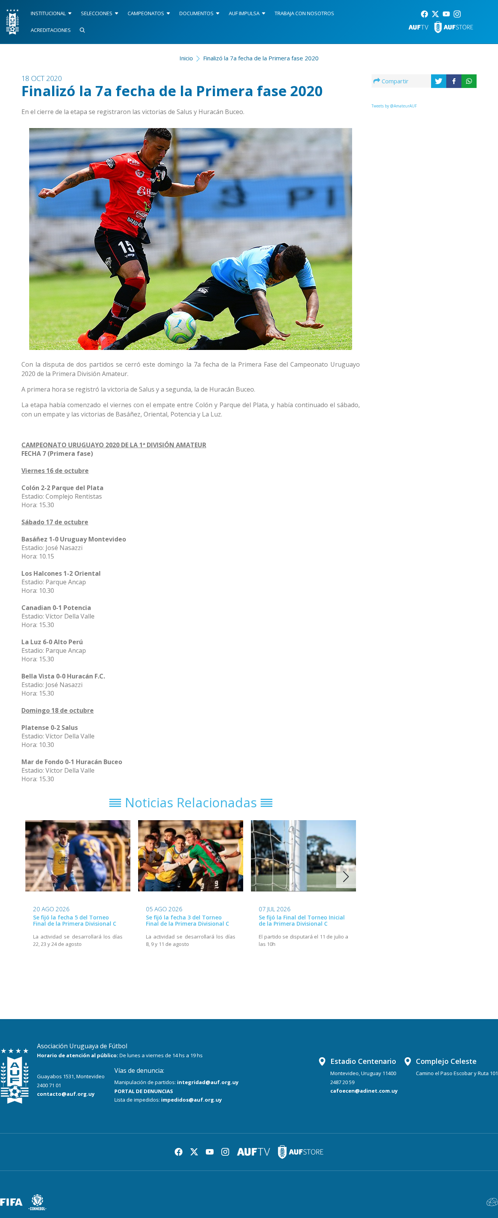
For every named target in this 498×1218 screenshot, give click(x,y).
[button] (346, 876)
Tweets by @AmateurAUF (394, 106)
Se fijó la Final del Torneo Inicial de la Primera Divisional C (302, 921)
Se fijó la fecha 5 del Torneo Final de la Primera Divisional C (74, 921)
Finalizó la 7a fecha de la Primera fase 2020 (261, 58)
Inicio (186, 58)
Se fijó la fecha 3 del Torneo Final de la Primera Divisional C (187, 921)
